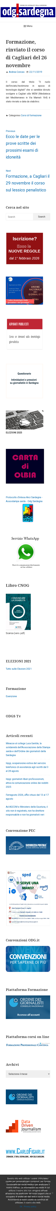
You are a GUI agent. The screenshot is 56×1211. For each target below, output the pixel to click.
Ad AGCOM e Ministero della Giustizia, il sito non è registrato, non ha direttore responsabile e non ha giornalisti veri (27, 810)
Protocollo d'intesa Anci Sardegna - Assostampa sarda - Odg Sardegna (24, 499)
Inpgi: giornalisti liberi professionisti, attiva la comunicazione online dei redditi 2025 (27, 783)
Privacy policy (30, 1206)
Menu (29, 26)
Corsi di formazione (31, 115)
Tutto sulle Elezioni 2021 (19, 668)
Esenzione (11, 696)
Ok (21, 1206)
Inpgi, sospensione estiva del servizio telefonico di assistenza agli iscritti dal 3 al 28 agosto (27, 767)
